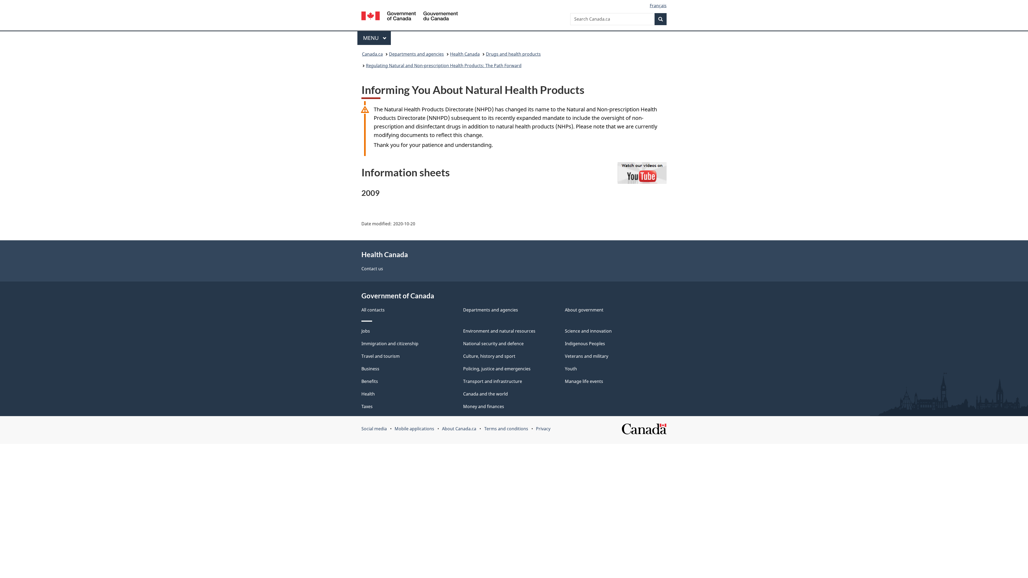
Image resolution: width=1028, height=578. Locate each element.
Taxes (367, 406)
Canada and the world (485, 394)
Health (368, 394)
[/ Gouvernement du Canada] (409, 17)
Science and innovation (588, 331)
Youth (571, 369)
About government (584, 310)
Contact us (372, 269)
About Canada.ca (459, 429)
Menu (371, 37)
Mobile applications (414, 429)
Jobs (365, 331)
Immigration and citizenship (389, 344)
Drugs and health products (513, 54)
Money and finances (483, 406)
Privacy (543, 429)
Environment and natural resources (499, 331)
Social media (374, 429)
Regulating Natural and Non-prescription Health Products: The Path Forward (443, 66)
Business (370, 369)
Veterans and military (586, 356)
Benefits (369, 381)
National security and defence (493, 344)
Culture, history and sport (489, 356)
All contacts (373, 310)
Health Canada (465, 54)
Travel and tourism (380, 356)
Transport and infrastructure (492, 381)
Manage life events (584, 381)
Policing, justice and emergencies (497, 369)
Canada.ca (372, 54)
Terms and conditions (506, 429)
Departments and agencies (416, 54)
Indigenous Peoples (585, 344)
